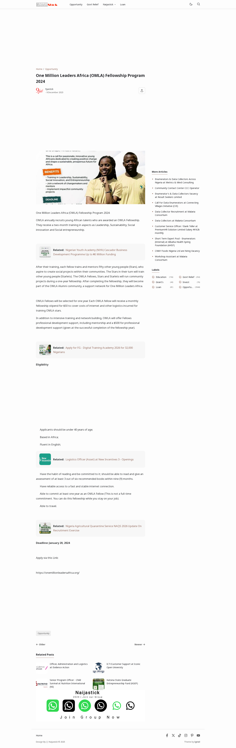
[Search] (198, 4)
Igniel (197, 741)
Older (42, 644)
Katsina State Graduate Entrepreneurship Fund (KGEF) (122, 681)
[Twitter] (173, 736)
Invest (186, 282)
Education (161, 276)
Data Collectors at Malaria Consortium (175, 220)
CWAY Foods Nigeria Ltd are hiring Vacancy (177, 250)
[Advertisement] (118, 38)
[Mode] (191, 4)
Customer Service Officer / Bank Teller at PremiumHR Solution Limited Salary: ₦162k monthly (177, 229)
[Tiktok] (180, 736)
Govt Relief (92, 4)
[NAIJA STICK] (47, 4)
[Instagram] (186, 736)
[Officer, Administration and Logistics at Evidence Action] (42, 672)
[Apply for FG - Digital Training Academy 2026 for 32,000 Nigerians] (45, 354)
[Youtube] (198, 736)
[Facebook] (167, 736)
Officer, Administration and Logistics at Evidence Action (69, 665)
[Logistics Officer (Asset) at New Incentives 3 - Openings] (45, 464)
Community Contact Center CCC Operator (177, 188)
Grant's (159, 282)
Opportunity (76, 4)
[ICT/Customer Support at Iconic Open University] (98, 672)
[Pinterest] (192, 736)
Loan (122, 4)
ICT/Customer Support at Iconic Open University (123, 665)
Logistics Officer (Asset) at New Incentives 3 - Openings (100, 459)
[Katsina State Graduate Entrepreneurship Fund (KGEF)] (98, 688)
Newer (138, 644)
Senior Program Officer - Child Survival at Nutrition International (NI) (67, 683)
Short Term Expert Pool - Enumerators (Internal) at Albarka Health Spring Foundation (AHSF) (175, 242)
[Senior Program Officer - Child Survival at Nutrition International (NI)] (42, 688)
